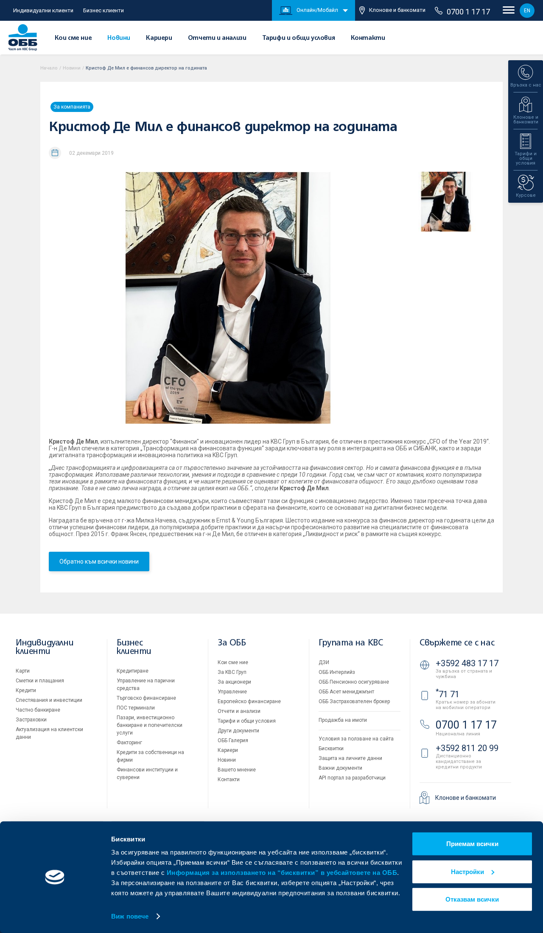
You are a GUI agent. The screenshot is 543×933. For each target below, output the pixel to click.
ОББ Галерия (233, 740)
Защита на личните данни (350, 758)
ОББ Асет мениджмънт (346, 692)
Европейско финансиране (249, 701)
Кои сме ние (73, 38)
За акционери (234, 682)
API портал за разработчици (352, 778)
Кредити (26, 690)
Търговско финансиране (146, 698)
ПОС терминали (136, 708)
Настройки (467, 871)
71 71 (447, 694)
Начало (49, 68)
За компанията (71, 107)
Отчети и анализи (217, 38)
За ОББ (232, 643)
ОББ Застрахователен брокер (354, 701)
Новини (118, 38)
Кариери (159, 38)
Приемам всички (472, 843)
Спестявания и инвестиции (49, 700)
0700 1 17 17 (468, 11)
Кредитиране (132, 671)
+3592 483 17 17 (467, 663)
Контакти (368, 38)
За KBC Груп (232, 672)
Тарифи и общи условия (298, 38)
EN (527, 11)
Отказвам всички (472, 899)
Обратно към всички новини (99, 561)
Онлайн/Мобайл (317, 10)
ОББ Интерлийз (337, 672)
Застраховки (31, 720)
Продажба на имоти (343, 720)
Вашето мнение (237, 770)
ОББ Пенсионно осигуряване (354, 682)
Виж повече (129, 916)
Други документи (238, 731)
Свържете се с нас (457, 643)
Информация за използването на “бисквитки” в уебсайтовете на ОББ (282, 872)
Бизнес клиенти (103, 10)
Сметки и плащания (40, 681)
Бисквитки (331, 748)
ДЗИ (324, 662)
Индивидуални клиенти (43, 10)
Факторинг (129, 743)
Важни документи (340, 768)
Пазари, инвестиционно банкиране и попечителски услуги (149, 725)
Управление (232, 692)
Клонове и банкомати (397, 10)
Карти (23, 671)
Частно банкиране (38, 710)
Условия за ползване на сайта (356, 739)
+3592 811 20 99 (467, 748)
